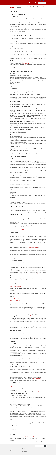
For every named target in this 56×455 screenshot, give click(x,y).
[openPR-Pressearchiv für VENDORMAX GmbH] (36, 448)
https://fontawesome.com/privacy (36, 391)
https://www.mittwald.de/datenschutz (25, 63)
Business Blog (11, 450)
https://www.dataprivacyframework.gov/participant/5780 (32, 273)
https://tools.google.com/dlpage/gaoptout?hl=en (14, 298)
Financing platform (11, 449)
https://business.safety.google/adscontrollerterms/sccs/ (15, 286)
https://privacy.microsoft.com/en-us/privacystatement (29, 436)
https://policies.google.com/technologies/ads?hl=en (40, 326)
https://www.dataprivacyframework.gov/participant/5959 (32, 247)
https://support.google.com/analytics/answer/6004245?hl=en (16, 300)
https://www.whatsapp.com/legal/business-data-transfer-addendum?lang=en (17, 229)
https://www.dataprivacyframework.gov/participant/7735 (32, 226)
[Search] (45, 446)
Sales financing (11, 448)
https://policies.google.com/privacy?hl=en (35, 337)
